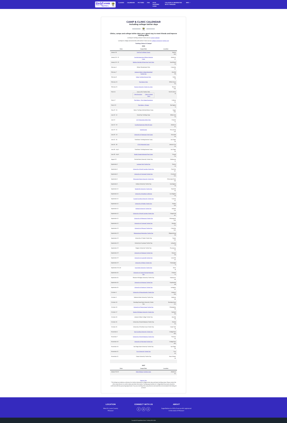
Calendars (131, 2)
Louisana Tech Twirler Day (143, 164)
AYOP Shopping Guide (156, 4)
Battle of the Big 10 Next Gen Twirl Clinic (143, 62)
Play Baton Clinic (143, 82)
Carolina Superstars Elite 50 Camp (143, 124)
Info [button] (188, 2)
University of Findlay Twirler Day (143, 203)
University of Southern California (143, 193)
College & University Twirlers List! (160, 40)
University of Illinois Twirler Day (143, 262)
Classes (121, 2)
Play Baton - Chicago (143, 105)
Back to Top (143, 380)
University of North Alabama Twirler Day (143, 336)
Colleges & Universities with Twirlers (173, 3)
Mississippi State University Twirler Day (143, 179)
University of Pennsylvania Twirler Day (143, 307)
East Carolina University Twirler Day (143, 331)
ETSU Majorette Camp (143, 144)
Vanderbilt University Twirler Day (143, 189)
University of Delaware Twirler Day (143, 253)
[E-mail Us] (143, 409)
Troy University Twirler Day (143, 351)
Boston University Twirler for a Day (143, 87)
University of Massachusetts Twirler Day (143, 292)
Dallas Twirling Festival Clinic (143, 77)
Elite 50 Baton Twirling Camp (143, 371)
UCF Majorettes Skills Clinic (143, 120)
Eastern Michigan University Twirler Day (143, 312)
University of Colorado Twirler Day (143, 223)
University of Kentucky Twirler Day (143, 287)
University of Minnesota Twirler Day (143, 218)
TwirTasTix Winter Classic (143, 52)
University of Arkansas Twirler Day (143, 282)
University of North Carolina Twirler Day (143, 169)
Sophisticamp (143, 129)
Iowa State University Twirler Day (143, 267)
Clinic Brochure (138, 94)
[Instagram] (148, 409)
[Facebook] (139, 409)
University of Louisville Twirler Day (143, 258)
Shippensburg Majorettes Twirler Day (143, 233)
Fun (148, 2)
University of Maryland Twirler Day (143, 341)
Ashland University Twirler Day (143, 208)
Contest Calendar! (155, 37)
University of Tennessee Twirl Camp (143, 134)
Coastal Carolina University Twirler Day (143, 198)
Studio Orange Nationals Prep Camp (143, 154)
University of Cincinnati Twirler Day (143, 174)
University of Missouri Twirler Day (143, 228)
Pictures (141, 2)
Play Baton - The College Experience (143, 100)
